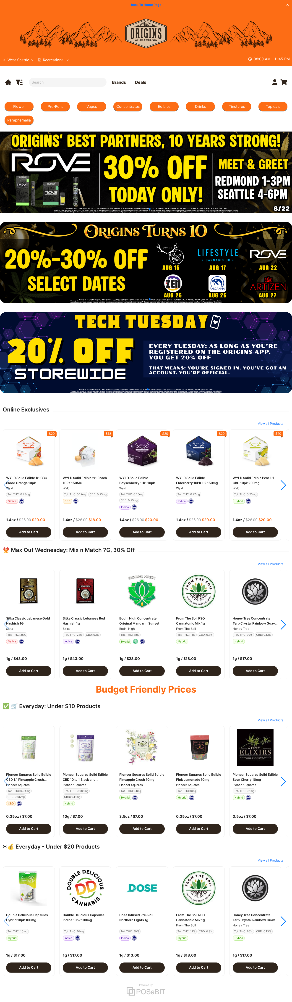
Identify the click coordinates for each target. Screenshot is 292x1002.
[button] (29, 451)
